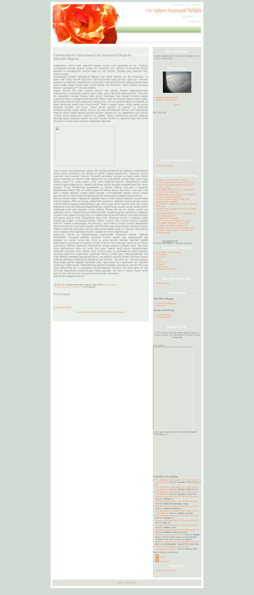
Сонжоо (160, 264)
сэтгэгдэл (164, 561)
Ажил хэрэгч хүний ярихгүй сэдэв (173, 220)
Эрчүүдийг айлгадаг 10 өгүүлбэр (172, 223)
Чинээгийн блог (164, 314)
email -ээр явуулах (73, 287)
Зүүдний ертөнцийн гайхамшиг (171, 225)
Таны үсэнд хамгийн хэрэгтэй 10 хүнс (175, 182)
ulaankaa (160, 305)
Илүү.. (177, 104)
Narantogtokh (162, 283)
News (159, 259)
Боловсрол (161, 254)
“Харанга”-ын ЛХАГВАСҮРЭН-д (172, 180)
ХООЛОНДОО (163, 317)
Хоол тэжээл (162, 262)
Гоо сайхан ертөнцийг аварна (173, 10)
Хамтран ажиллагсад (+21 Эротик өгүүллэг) (177, 496)
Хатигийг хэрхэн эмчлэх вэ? (169, 534)
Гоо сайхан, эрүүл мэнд (168, 252)
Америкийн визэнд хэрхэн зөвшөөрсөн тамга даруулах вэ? (175, 214)
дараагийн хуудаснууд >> (114, 312)
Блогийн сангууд (164, 166)
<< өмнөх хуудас (84, 312)
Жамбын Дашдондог (166, 303)
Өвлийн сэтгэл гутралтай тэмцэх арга (175, 227)
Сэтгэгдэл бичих (62, 307)
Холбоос (59, 287)
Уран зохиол (162, 266)
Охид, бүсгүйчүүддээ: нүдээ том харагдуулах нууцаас (172, 200)
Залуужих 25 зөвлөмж (167, 218)
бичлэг (162, 557)
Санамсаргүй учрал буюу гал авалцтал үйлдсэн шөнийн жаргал (176, 195)
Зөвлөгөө (160, 257)
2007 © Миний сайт (165, 570)
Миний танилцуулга (167, 97)
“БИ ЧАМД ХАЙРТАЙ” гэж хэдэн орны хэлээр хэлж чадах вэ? (175, 190)
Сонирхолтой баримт (166, 269)
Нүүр (96, 312)
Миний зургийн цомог (167, 100)
